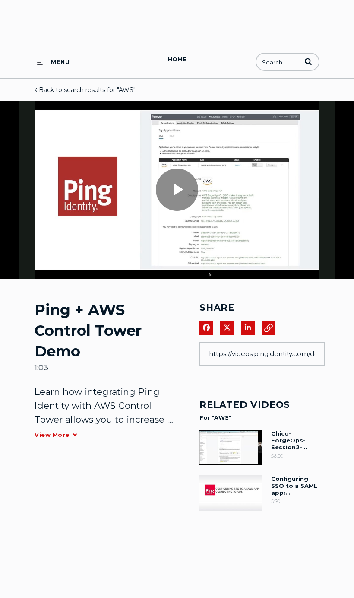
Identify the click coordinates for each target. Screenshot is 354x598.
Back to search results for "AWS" (86, 90)
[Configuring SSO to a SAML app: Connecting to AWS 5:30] (230, 513)
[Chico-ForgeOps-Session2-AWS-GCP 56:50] (230, 467)
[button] (308, 61)
